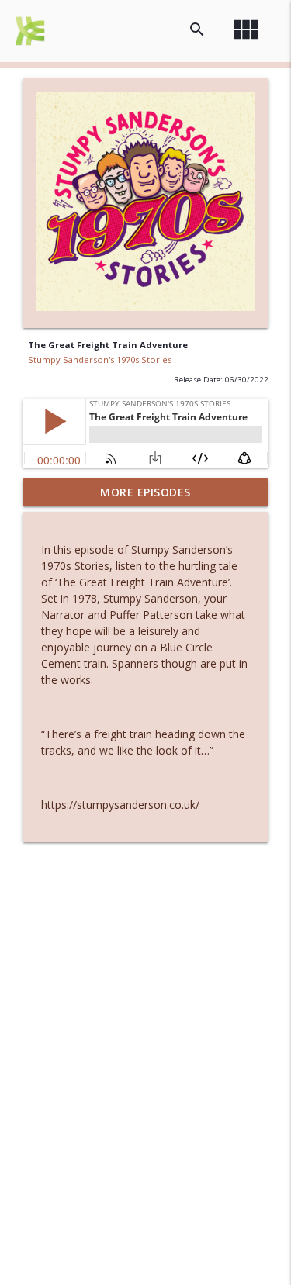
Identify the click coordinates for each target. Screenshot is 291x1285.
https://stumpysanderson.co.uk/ (120, 804)
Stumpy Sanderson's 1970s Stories (99, 359)
